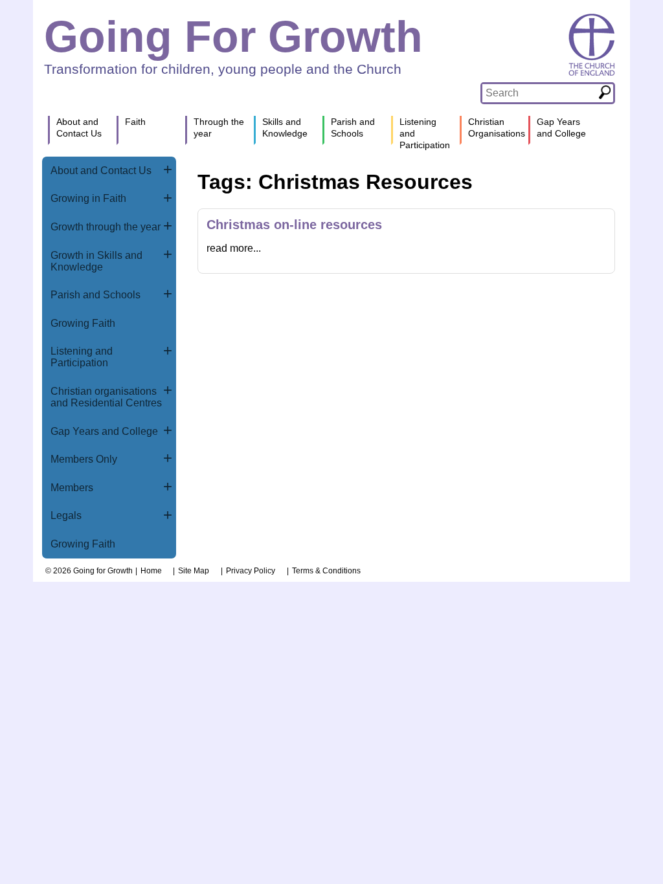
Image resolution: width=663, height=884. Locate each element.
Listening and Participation (82, 357)
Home (151, 570)
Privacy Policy (250, 570)
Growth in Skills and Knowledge (96, 261)
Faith (135, 121)
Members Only (84, 459)
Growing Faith (83, 323)
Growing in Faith (88, 198)
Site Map (193, 570)
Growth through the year (106, 226)
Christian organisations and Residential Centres (106, 397)
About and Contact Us (101, 170)
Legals (66, 515)
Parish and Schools (95, 294)
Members (72, 487)
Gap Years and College (104, 431)
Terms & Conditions (326, 570)
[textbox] (539, 93)
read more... (234, 248)
